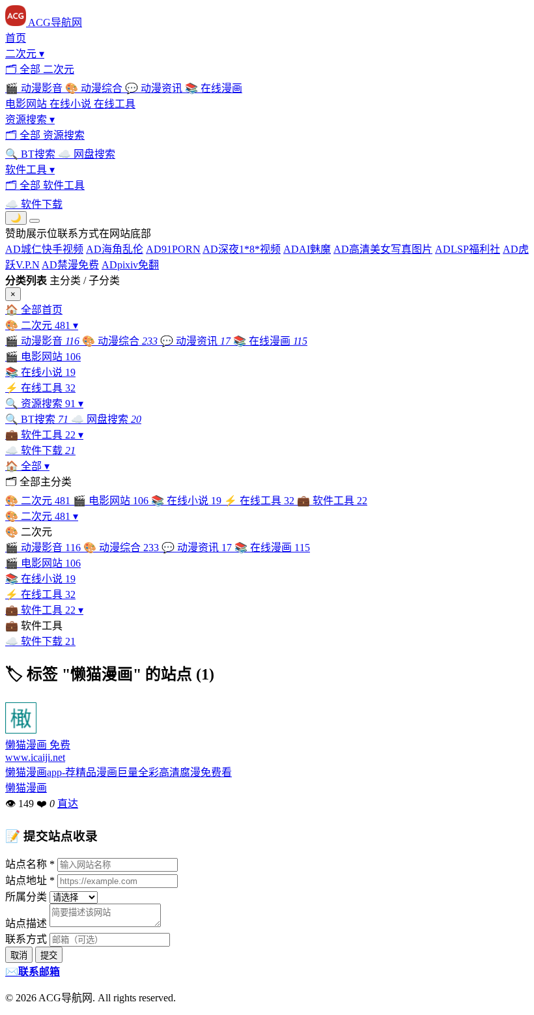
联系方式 (26, 939)
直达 (67, 803)
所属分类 (26, 896)
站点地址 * (30, 880)
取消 (18, 955)
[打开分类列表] (34, 221)
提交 (48, 955)
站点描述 (26, 923)
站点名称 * (30, 864)
